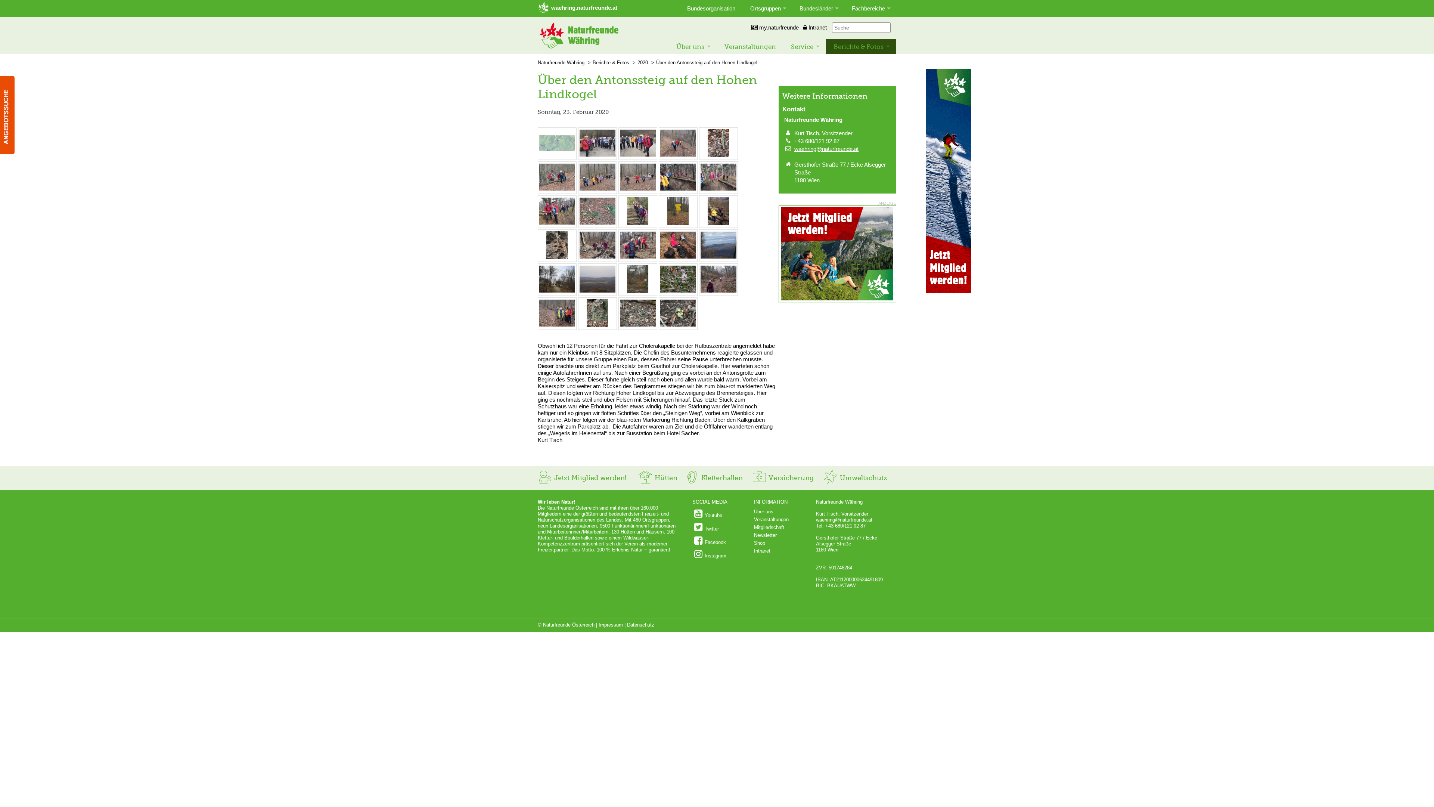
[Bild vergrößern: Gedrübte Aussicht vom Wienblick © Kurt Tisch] (597, 291)
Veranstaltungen (750, 46)
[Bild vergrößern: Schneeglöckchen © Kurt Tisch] (638, 325)
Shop (759, 543)
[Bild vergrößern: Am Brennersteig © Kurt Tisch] (718, 223)
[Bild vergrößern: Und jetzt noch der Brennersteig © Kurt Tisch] (678, 223)
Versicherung (790, 478)
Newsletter (765, 535)
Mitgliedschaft (769, 527)
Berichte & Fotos (859, 46)
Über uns (690, 46)
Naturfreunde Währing (561, 62)
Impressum (611, 625)
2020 (642, 62)
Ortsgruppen (765, 8)
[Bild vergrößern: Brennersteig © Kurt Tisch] (557, 257)
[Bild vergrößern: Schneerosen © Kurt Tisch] (597, 223)
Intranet (817, 27)
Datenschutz (640, 625)
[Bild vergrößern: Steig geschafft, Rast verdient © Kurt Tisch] (638, 257)
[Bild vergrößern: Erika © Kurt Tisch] (678, 291)
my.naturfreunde (778, 27)
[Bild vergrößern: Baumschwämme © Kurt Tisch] (597, 325)
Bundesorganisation (711, 8)
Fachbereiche (868, 8)
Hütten (665, 478)
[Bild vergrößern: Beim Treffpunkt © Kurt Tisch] (597, 155)
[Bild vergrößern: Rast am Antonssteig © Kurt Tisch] (557, 223)
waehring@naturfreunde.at (826, 149)
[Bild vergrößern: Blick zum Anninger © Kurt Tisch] (718, 257)
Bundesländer (816, 8)
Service (802, 46)
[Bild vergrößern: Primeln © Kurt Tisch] (678, 325)
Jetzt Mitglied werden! (589, 478)
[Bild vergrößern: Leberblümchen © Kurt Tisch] (718, 155)
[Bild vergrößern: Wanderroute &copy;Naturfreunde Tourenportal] (557, 155)
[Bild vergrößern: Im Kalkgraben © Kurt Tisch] (718, 291)
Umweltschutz (862, 478)
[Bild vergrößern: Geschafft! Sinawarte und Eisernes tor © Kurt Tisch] (557, 291)
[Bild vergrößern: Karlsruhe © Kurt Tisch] (638, 291)
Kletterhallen (721, 478)
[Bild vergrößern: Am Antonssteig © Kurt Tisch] (678, 155)
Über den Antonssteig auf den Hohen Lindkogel (706, 62)
